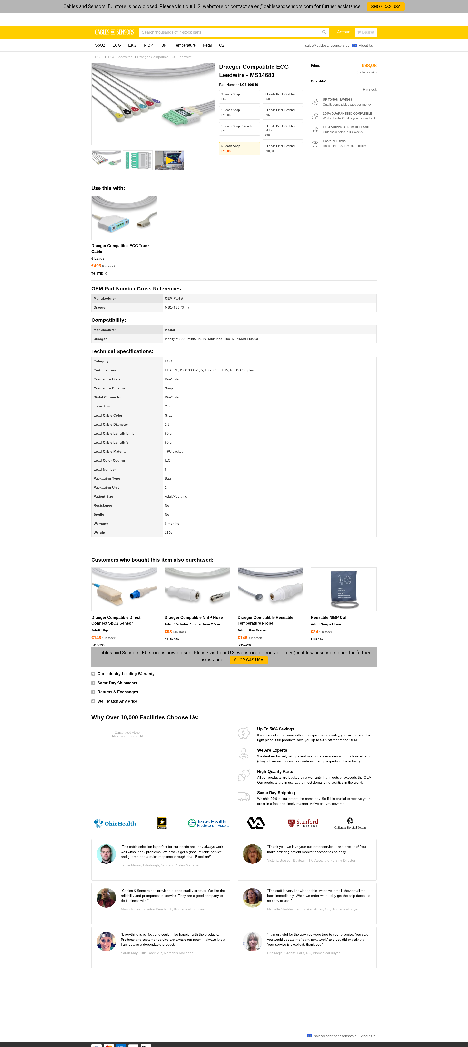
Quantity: (318, 81)
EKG (132, 45)
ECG (116, 45)
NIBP (148, 45)
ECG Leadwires (120, 57)
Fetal (207, 45)
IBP (163, 45)
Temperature (185, 45)
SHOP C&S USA (385, 6)
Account (344, 32)
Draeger (100, 307)
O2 (221, 45)
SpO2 (100, 45)
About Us (366, 45)
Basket (367, 32)
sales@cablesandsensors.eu (327, 45)
